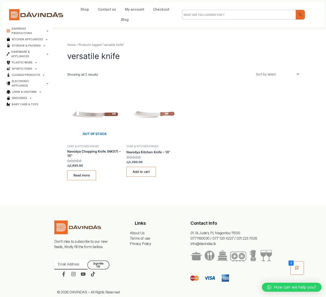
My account (134, 9)
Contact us (107, 9)
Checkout (161, 9)
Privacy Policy (140, 243)
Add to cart (141, 172)
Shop (85, 9)
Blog (125, 20)
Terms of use (140, 238)
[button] (292, 287)
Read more (81, 175)
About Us (137, 233)
